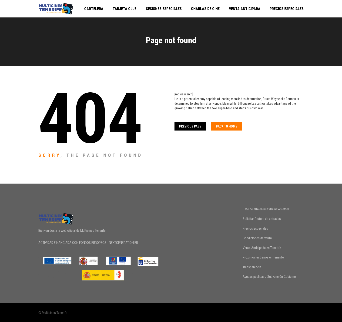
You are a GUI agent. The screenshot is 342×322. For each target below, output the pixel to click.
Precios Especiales (287, 9)
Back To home (226, 126)
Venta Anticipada (244, 9)
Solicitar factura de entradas (262, 219)
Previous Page (190, 126)
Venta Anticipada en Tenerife (262, 248)
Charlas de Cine (205, 9)
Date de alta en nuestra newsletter (266, 209)
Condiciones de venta (257, 238)
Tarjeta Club (125, 9)
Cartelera (93, 9)
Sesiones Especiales (164, 9)
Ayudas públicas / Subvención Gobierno (269, 277)
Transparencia (252, 267)
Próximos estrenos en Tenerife (263, 257)
